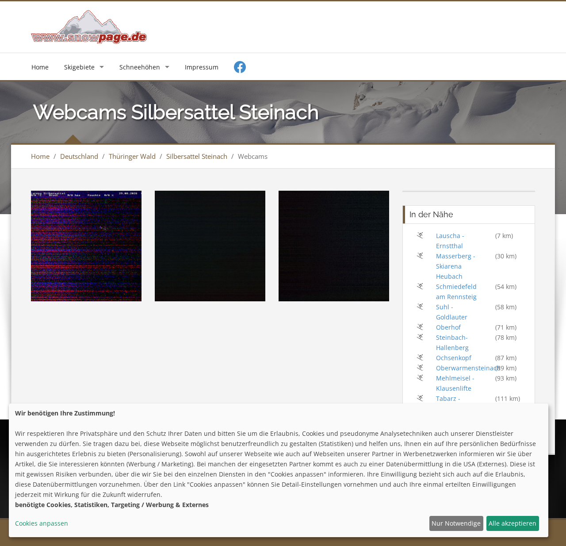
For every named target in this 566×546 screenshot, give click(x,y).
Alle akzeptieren (512, 523)
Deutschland (79, 156)
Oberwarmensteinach (468, 368)
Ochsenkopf (453, 358)
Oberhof (448, 327)
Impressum (201, 67)
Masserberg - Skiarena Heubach (455, 266)
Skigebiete (79, 67)
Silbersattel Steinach (196, 156)
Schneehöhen (139, 67)
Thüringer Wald (132, 156)
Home (40, 67)
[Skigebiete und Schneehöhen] (89, 26)
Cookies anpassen (41, 523)
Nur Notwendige (456, 523)
